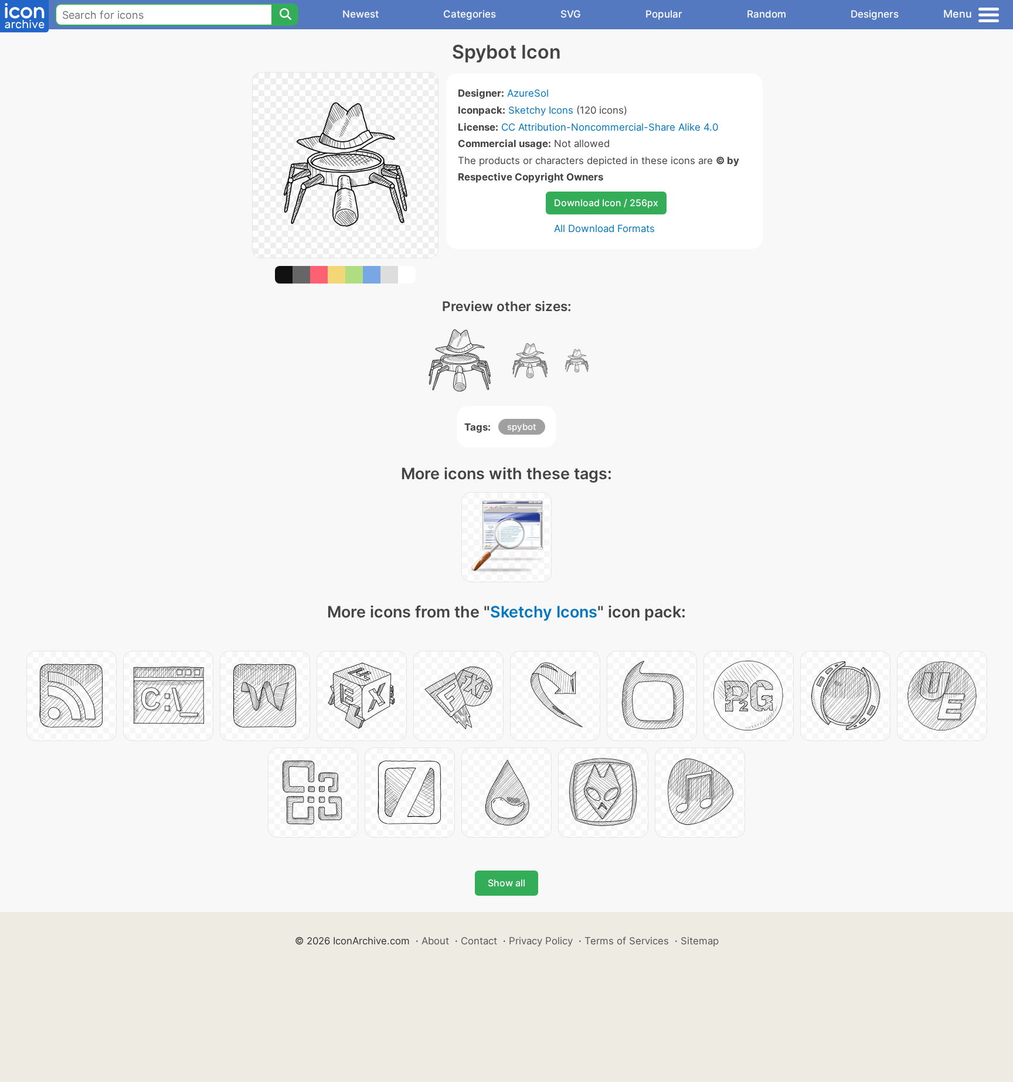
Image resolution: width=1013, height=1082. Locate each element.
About (435, 941)
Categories (469, 14)
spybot (521, 426)
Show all (506, 883)
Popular (663, 14)
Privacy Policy (541, 941)
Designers (875, 14)
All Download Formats (604, 228)
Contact (479, 941)
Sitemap (700, 941)
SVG (570, 14)
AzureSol (528, 93)
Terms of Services (626, 941)
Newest (360, 14)
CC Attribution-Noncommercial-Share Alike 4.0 (609, 127)
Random (766, 14)
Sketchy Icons (540, 110)
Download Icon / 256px (606, 203)
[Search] (284, 15)
